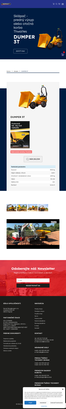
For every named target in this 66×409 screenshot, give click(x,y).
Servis (36, 316)
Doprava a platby (8, 338)
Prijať (30, 402)
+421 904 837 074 (43, 375)
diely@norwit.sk (43, 352)
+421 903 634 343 (43, 350)
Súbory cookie (7, 350)
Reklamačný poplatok (9, 341)
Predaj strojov (39, 309)
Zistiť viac (20, 51)
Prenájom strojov (39, 311)
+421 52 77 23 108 (42, 338)
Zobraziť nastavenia (56, 402)
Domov (9, 71)
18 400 (52, 340)
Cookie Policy (44, 406)
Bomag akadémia (40, 323)
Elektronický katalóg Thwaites (21, 152)
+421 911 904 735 (43, 364)
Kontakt (37, 328)
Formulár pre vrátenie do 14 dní (12, 343)
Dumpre (16, 71)
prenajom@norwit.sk (45, 377)
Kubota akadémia (40, 321)
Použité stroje (38, 313)
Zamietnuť (43, 402)
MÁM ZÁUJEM (34, 159)
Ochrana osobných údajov (10, 348)
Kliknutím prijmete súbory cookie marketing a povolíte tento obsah (33, 234)
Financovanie (38, 318)
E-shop (37, 325)
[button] (63, 389)
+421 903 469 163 (43, 363)
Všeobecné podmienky (9, 346)
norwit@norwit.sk (44, 341)
